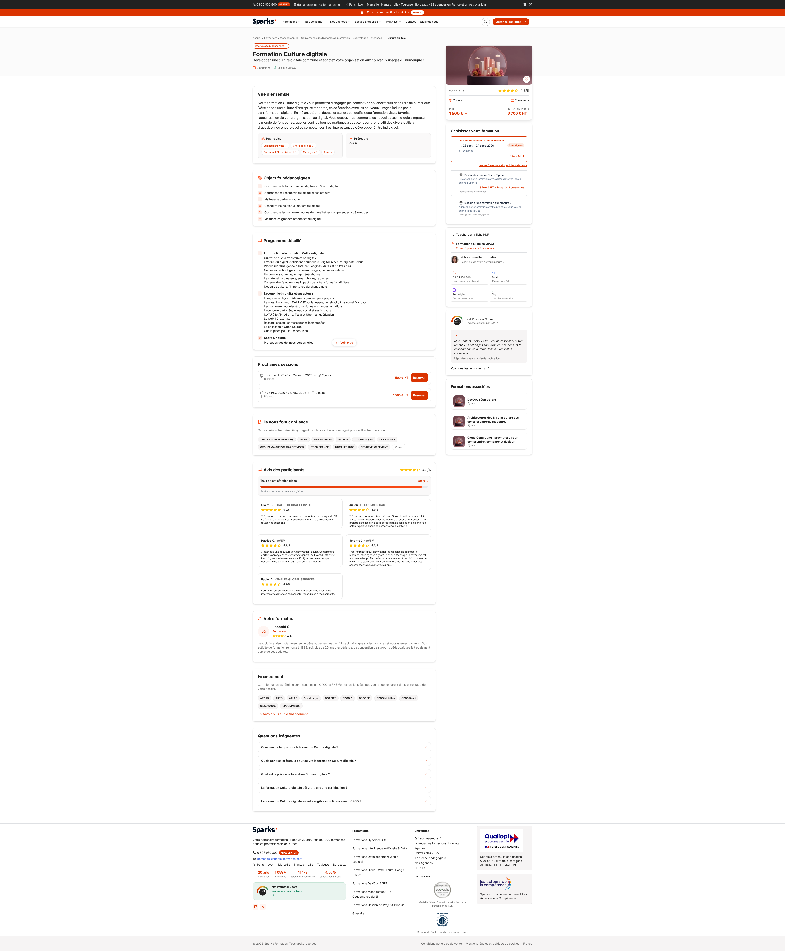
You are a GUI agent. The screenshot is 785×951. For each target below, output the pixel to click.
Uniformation (268, 705)
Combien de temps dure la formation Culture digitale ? (299, 747)
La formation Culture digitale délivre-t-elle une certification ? (304, 787)
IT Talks (420, 867)
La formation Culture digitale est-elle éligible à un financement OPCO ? (311, 801)
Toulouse (407, 4)
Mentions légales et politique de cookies (492, 943)
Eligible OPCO (287, 67)
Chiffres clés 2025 (427, 853)
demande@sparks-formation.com (279, 858)
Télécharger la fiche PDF (472, 234)
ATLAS (293, 698)
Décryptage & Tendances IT (369, 37)
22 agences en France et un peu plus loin (458, 4)
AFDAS (264, 698)
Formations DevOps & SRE (369, 883)
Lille (395, 4)
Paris (352, 4)
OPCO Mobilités (386, 698)
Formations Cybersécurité (369, 840)
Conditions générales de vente (441, 943)
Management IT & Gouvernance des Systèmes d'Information (315, 37)
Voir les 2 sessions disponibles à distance (503, 165)
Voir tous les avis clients (468, 368)
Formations (270, 37)
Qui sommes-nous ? (428, 838)
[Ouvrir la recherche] (486, 22)
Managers (309, 152)
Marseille (373, 4)
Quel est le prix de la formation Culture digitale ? (295, 774)
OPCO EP (364, 698)
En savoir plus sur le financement (283, 714)
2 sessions (263, 67)
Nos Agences (424, 863)
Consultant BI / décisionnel (279, 152)
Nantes (386, 4)
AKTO (279, 698)
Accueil (257, 37)
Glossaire (358, 913)
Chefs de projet (302, 145)
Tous (326, 152)
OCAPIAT (330, 698)
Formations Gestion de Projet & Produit (378, 905)
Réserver (419, 377)
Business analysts (274, 145)
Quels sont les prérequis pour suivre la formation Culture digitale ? (308, 760)
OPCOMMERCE (291, 705)
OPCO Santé (408, 698)
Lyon (361, 4)
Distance (269, 378)
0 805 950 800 (267, 852)
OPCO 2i (347, 698)
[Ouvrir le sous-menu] (299, 21)
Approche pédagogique (431, 858)
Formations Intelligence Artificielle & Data (379, 848)
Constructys (311, 698)
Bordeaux (421, 4)
